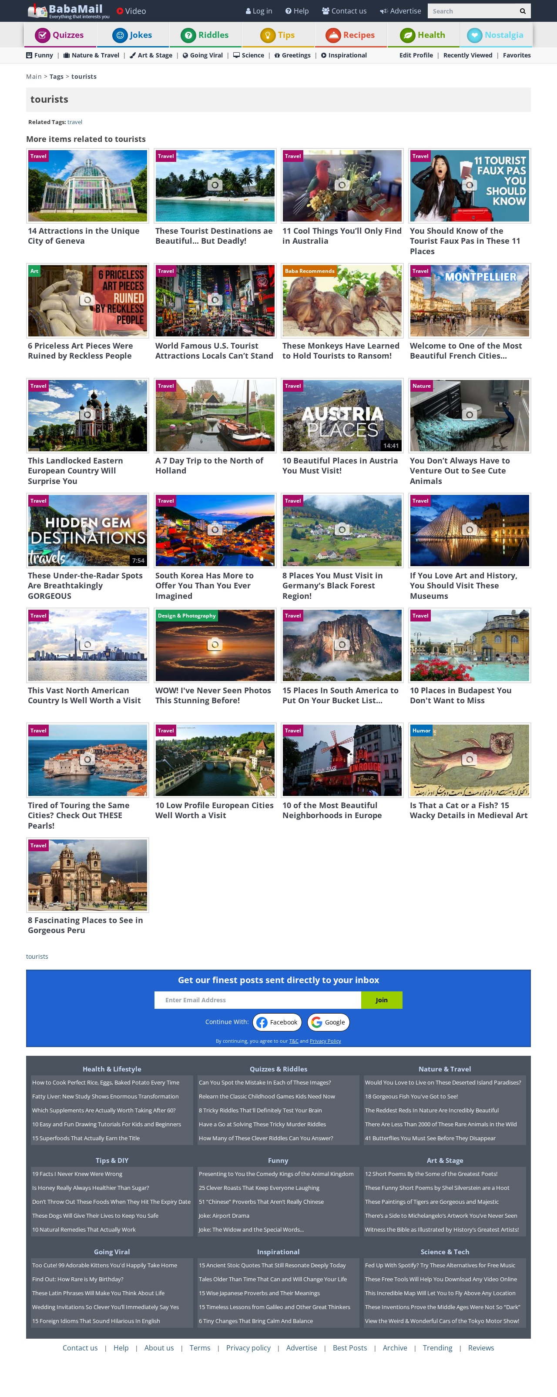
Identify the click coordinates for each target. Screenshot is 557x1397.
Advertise (405, 11)
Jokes (141, 34)
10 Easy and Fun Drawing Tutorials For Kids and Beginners (106, 1124)
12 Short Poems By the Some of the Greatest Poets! (431, 1174)
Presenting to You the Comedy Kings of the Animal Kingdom (276, 1174)
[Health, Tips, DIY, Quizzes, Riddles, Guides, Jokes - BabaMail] (68, 11)
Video (135, 11)
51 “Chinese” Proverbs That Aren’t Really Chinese (261, 1202)
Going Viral (206, 55)
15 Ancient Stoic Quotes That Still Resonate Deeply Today (272, 1265)
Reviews (481, 1348)
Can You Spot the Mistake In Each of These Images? (265, 1082)
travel (74, 122)
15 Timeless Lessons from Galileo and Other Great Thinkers (274, 1307)
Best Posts (350, 1348)
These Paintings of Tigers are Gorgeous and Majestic (432, 1202)
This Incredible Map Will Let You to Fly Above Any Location (440, 1293)
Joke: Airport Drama (224, 1215)
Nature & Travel (95, 55)
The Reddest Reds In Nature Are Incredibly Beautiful (432, 1110)
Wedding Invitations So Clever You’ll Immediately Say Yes (105, 1307)
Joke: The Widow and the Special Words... (251, 1229)
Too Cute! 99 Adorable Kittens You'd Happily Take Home (104, 1265)
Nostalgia (504, 34)
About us (159, 1348)
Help (301, 11)
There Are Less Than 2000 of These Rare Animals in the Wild (441, 1124)
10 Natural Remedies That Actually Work (84, 1229)
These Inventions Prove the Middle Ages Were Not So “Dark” (442, 1307)
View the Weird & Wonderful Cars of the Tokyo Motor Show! (442, 1321)
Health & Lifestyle (112, 1069)
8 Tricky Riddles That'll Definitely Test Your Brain (260, 1110)
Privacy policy (248, 1348)
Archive (395, 1348)
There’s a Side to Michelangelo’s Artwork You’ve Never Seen (441, 1215)
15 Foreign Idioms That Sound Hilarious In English (96, 1321)
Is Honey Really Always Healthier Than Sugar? (90, 1188)
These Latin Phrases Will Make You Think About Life (98, 1293)
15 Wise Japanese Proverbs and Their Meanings (259, 1293)
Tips (286, 34)
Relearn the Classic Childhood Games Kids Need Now (267, 1096)
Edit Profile (416, 55)
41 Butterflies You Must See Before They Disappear (430, 1138)
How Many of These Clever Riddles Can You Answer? (266, 1138)
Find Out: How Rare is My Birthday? (78, 1279)
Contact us (349, 11)
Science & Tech (445, 1251)
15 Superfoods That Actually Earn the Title (86, 1138)
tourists (37, 956)
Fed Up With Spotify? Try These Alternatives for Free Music (440, 1265)
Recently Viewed (468, 55)
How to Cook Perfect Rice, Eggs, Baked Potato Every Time (105, 1082)
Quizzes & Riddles (278, 1069)
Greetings (296, 55)
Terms (200, 1348)
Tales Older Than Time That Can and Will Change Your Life (273, 1279)
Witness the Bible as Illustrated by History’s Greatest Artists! (442, 1229)
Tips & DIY (112, 1160)
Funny (43, 55)
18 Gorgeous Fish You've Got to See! (411, 1096)
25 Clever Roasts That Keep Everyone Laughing (259, 1188)
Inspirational (348, 55)
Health (431, 34)
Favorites (517, 55)
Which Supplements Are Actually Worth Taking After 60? (104, 1110)
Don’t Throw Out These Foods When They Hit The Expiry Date (111, 1202)
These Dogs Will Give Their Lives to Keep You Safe (95, 1215)
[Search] (523, 10)
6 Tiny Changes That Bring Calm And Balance (256, 1321)
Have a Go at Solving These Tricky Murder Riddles (262, 1124)
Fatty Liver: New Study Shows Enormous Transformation (105, 1096)
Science (253, 55)
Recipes (359, 34)
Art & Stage (155, 55)
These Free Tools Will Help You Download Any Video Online (441, 1279)
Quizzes (68, 34)
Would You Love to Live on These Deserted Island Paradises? (443, 1082)
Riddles (213, 34)
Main (34, 76)
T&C (294, 1041)
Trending (438, 1348)
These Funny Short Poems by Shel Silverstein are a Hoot (437, 1188)
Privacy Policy (325, 1041)
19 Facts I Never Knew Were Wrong (77, 1174)
